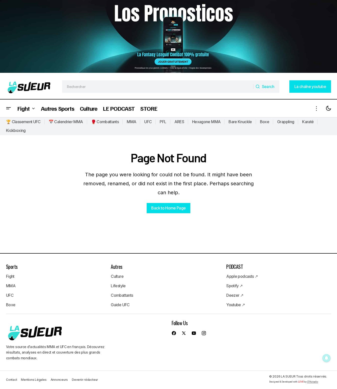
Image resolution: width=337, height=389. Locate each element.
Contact (11, 380)
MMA (131, 121)
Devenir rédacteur (85, 380)
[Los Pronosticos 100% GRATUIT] (168, 37)
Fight (10, 276)
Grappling (285, 121)
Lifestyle (118, 285)
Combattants (122, 295)
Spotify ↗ (234, 285)
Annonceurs (59, 380)
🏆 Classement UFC (23, 121)
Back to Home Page (168, 207)
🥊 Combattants (105, 121)
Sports (11, 266)
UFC (148, 121)
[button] (8, 108)
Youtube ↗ (235, 304)
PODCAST (234, 266)
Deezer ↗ (234, 295)
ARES (179, 121)
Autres (116, 266)
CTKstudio (312, 381)
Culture (117, 276)
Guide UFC (120, 304)
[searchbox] (157, 87)
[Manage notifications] (327, 358)
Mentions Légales (33, 380)
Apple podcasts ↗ (242, 276)
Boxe (264, 121)
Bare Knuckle (240, 121)
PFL (163, 121)
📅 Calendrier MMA (66, 121)
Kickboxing (16, 130)
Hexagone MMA (206, 121)
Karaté (308, 121)
